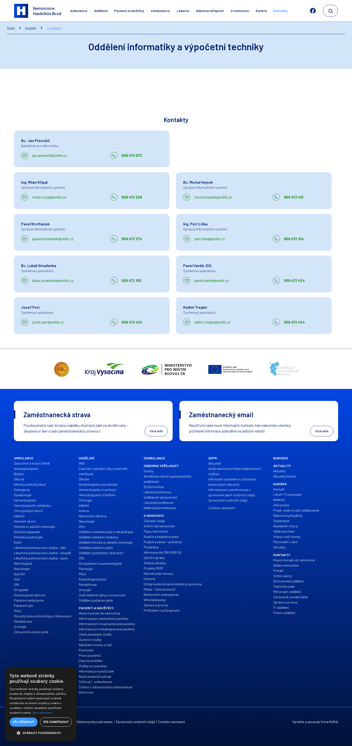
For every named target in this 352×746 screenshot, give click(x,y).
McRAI (333, 722)
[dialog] (41, 704)
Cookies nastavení (171, 722)
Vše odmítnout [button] (56, 722)
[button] (41, 733)
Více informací (42, 713)
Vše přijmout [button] (23, 722)
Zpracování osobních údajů (135, 722)
